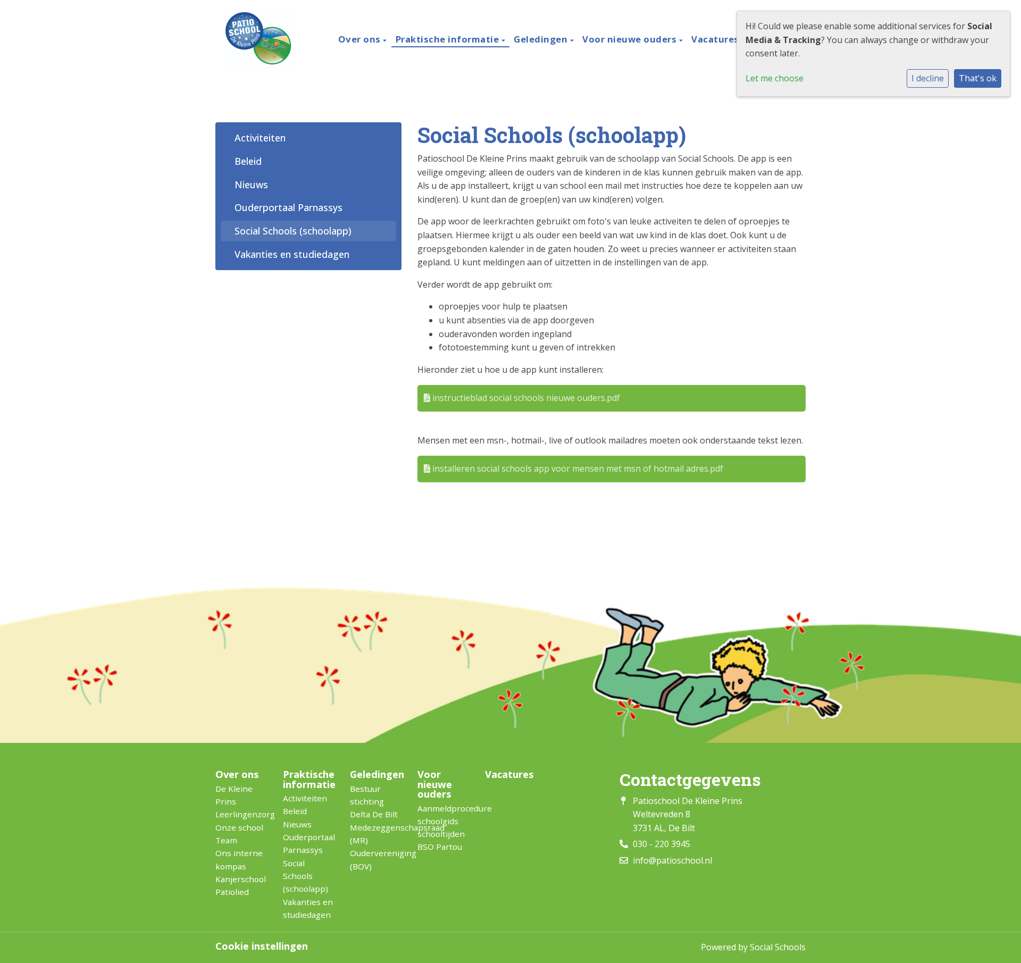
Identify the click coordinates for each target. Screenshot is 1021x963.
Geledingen (542, 39)
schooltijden (441, 833)
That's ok (978, 78)
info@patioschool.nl (672, 860)
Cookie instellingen (261, 946)
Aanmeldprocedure (443, 808)
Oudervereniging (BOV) (375, 859)
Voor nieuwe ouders (630, 39)
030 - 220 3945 (661, 844)
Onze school (239, 827)
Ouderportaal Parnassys (288, 207)
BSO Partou (439, 846)
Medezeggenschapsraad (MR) (375, 833)
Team (226, 840)
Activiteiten (260, 137)
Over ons (360, 39)
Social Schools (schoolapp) (293, 230)
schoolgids (437, 821)
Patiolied (232, 891)
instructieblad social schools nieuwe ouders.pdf (525, 398)
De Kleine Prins (234, 795)
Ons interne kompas (239, 859)
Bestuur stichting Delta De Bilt (374, 801)
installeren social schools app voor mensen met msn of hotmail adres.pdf (576, 468)
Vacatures (715, 39)
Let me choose (775, 78)
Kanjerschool (240, 879)
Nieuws (251, 184)
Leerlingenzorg (241, 814)
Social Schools (778, 947)
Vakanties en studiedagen (292, 254)
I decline (927, 78)
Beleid (248, 161)
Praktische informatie (448, 39)
